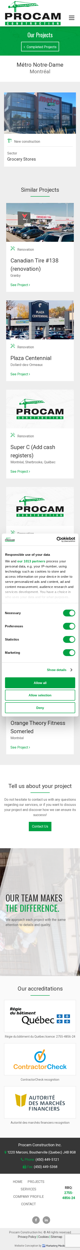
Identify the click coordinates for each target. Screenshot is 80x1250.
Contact (28, 1204)
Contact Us (40, 826)
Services (28, 1189)
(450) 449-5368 (45, 1167)
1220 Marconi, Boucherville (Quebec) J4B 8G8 (41, 1152)
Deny (40, 707)
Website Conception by (28, 1245)
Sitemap (56, 1236)
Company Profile (28, 1197)
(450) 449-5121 (47, 1160)
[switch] (69, 626)
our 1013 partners (31, 561)
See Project (19, 285)
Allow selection (40, 695)
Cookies (43, 1236)
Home (17, 1182)
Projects (36, 1182)
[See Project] (40, 205)
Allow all (40, 682)
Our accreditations (40, 988)
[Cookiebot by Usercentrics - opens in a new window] (57, 539)
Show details (56, 670)
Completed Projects (41, 47)
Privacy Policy (27, 1236)
